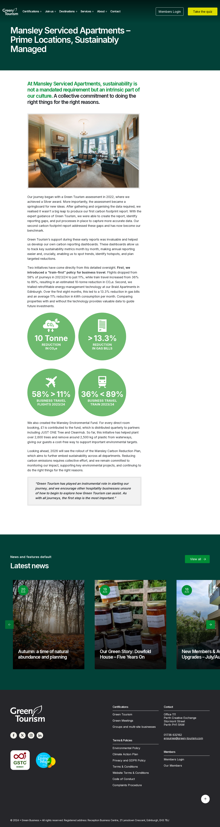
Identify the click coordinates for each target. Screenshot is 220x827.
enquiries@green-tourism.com (183, 738)
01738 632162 (173, 735)
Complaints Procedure (127, 785)
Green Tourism (122, 714)
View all (195, 559)
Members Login (174, 759)
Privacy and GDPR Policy (129, 760)
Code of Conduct (124, 779)
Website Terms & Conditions (131, 772)
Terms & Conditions (125, 766)
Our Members (173, 765)
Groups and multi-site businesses (134, 726)
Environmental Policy (126, 748)
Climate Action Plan (125, 754)
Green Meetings (123, 720)
